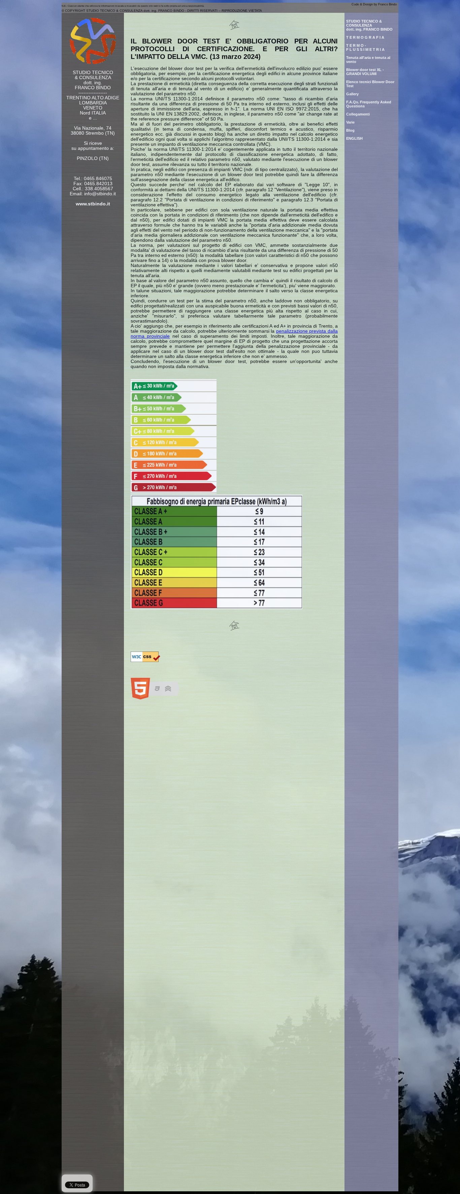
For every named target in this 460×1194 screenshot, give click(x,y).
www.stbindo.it (93, 203)
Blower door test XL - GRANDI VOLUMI (365, 72)
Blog (350, 130)
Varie (350, 122)
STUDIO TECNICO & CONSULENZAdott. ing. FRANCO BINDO (369, 25)
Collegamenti (358, 114)
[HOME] (93, 62)
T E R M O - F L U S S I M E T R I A (365, 47)
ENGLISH (354, 138)
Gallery (352, 94)
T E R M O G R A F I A (365, 37)
